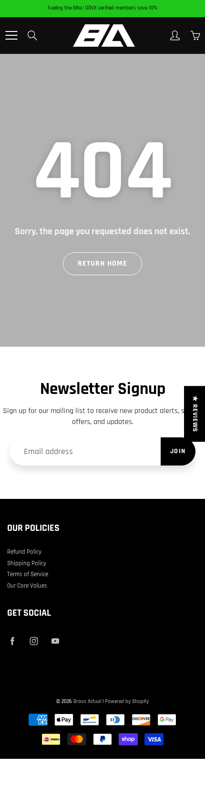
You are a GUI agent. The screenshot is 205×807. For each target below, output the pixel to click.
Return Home (102, 264)
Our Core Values (27, 586)
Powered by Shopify (127, 701)
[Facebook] (12, 640)
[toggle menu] (11, 35)
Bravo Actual (87, 701)
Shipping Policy (26, 563)
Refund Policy (24, 552)
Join (178, 451)
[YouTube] (55, 640)
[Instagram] (33, 640)
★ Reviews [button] (195, 413)
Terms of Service (27, 574)
